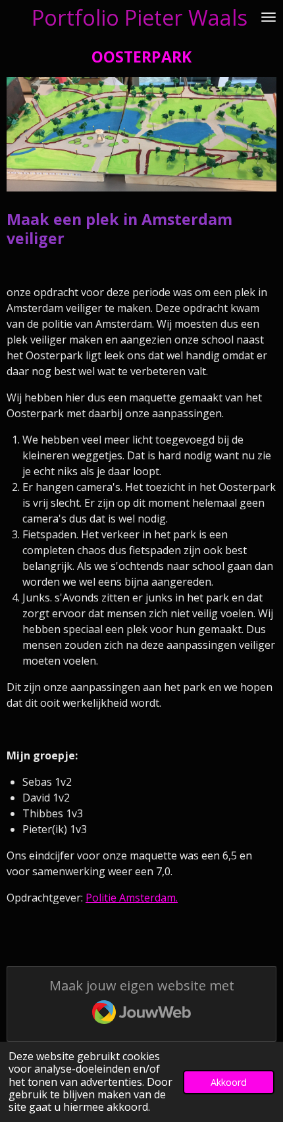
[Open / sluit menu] (268, 17)
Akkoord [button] (229, 1082)
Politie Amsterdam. (132, 897)
